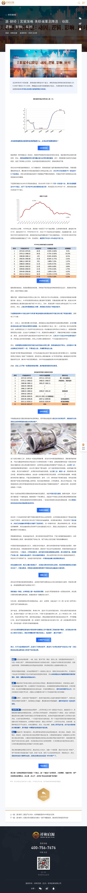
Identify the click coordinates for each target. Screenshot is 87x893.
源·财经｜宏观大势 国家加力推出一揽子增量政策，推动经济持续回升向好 (42, 818)
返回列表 (43, 797)
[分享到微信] (40, 888)
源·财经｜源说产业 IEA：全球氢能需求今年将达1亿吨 (35, 814)
